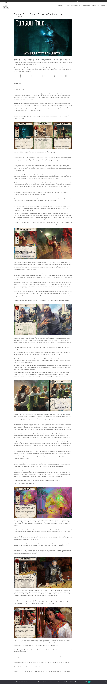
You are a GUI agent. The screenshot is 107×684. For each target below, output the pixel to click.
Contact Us (89, 1)
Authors (32, 16)
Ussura (36, 16)
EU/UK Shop (83, 1)
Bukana (103, 5)
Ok (89, 681)
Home (64, 1)
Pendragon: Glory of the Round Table (90, 5)
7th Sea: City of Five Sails (72, 5)
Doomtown (60, 5)
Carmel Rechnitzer (25, 16)
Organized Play (70, 1)
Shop (77, 1)
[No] (105, 682)
